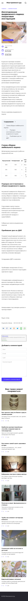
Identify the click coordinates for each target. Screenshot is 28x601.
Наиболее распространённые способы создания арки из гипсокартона (12, 428)
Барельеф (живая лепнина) (11, 579)
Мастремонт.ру (14, 3)
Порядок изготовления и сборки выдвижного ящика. (13, 132)
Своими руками (8, 40)
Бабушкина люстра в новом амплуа (14, 474)
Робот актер (5, 336)
